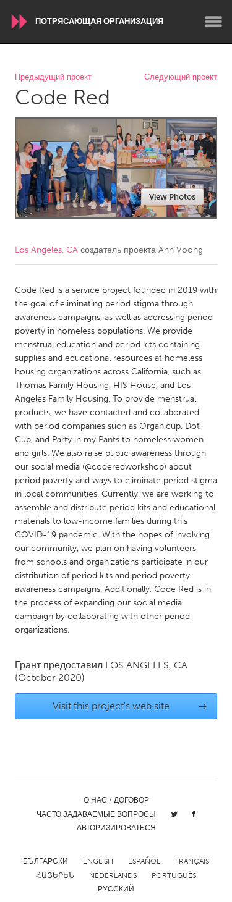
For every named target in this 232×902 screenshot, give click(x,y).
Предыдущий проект (53, 78)
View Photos (172, 196)
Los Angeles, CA (46, 250)
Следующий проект (180, 78)
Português (174, 875)
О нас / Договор (116, 800)
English (98, 861)
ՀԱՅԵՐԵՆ (55, 875)
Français (192, 861)
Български (45, 861)
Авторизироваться (116, 828)
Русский (116, 889)
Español (144, 861)
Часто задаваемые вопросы (96, 814)
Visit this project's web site (130, 706)
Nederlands (113, 875)
